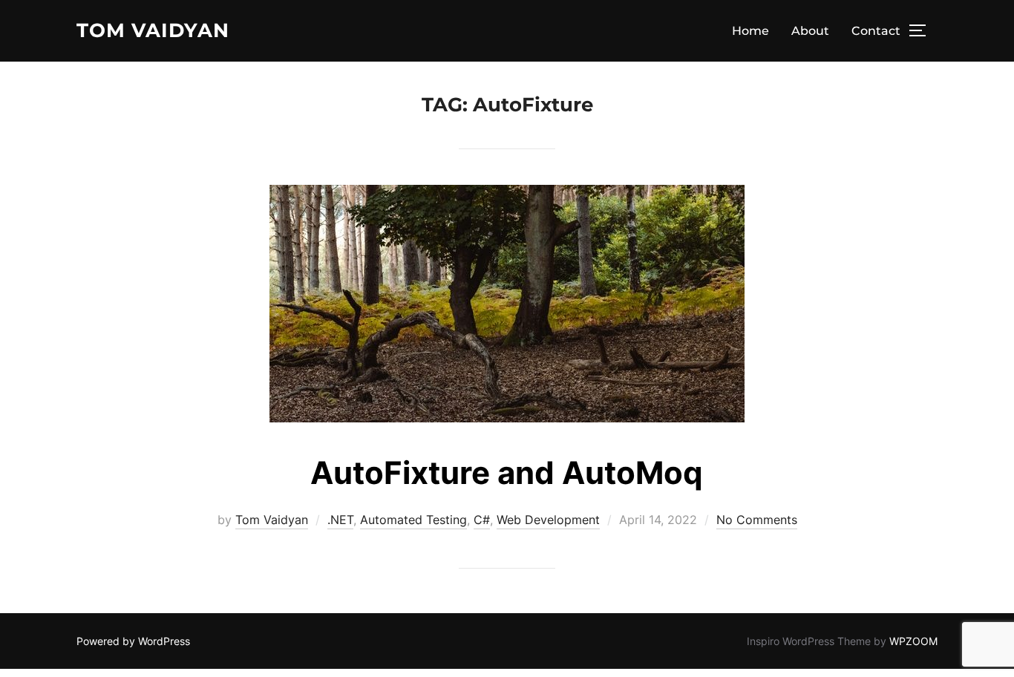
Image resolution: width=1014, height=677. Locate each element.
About (810, 31)
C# (482, 519)
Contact (875, 31)
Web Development (548, 519)
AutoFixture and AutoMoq (506, 472)
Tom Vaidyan (152, 30)
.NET (340, 519)
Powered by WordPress (133, 641)
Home (750, 31)
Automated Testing (413, 519)
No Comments (756, 519)
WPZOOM (913, 641)
